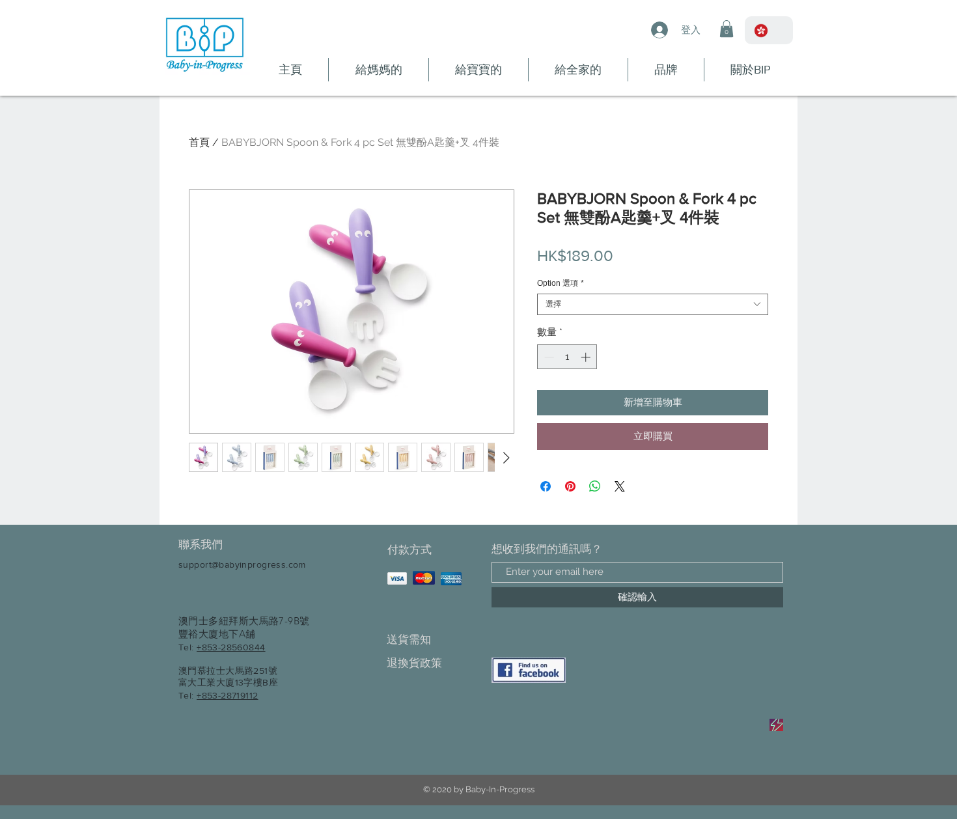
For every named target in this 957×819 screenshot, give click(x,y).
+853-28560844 (231, 647)
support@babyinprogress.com (242, 564)
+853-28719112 (227, 695)
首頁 (199, 142)
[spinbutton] (567, 357)
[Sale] (776, 725)
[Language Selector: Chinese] (769, 30)
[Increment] (587, 357)
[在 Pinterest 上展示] (570, 486)
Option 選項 (560, 283)
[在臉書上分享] (545, 486)
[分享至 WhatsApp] (595, 486)
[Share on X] (620, 486)
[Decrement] (548, 357)
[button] (726, 28)
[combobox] (652, 304)
